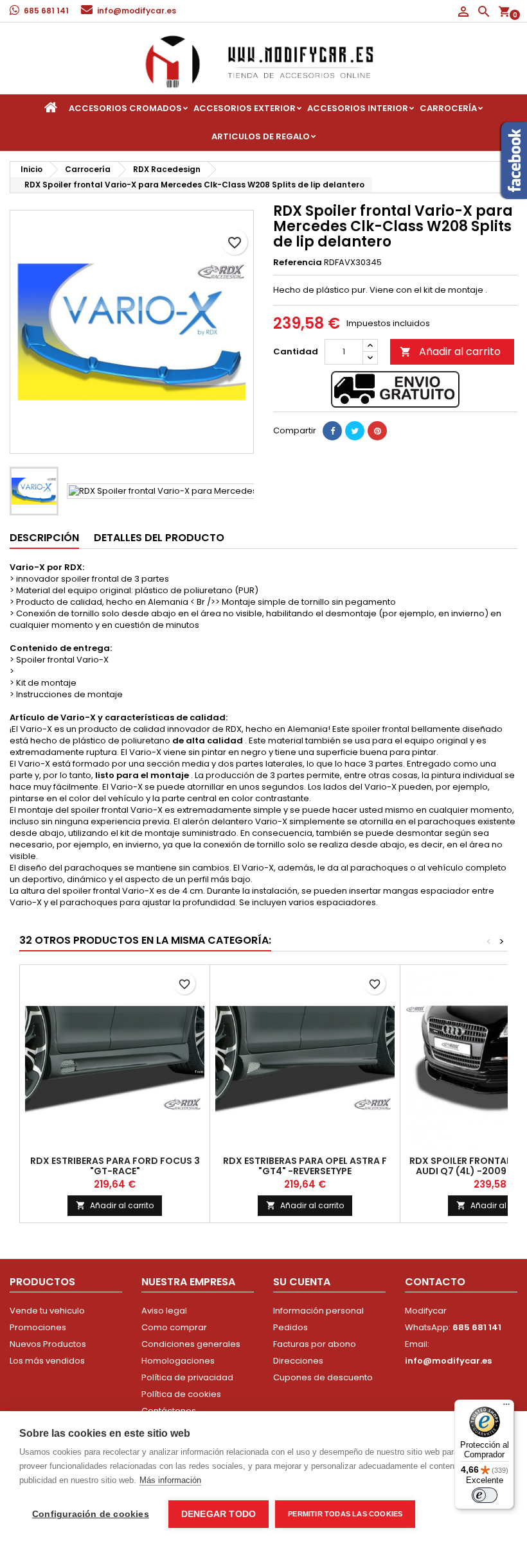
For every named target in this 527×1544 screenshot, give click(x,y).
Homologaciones (178, 1361)
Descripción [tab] (44, 537)
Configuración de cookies (90, 1514)
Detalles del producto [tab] (159, 537)
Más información (170, 1480)
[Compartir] (332, 430)
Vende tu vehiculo (47, 1311)
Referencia (297, 262)
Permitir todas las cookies (345, 1514)
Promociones (38, 1327)
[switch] (484, 1495)
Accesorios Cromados (125, 108)
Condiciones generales (190, 1344)
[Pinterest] (377, 430)
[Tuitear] (354, 430)
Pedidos (290, 1327)
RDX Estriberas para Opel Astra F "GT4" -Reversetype (305, 1165)
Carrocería (448, 108)
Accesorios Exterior (244, 108)
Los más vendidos (47, 1361)
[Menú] (506, 1407)
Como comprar (174, 1327)
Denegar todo (218, 1514)
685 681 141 (46, 10)
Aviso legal (164, 1311)
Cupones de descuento (323, 1377)
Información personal (318, 1311)
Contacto (435, 1281)
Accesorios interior (357, 108)
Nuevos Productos (48, 1344)
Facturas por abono (314, 1344)
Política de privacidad (187, 1377)
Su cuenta (301, 1281)
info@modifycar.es (136, 10)
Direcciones (298, 1361)
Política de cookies (181, 1394)
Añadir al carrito (450, 351)
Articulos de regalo (260, 136)
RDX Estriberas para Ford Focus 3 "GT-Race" (115, 1165)
